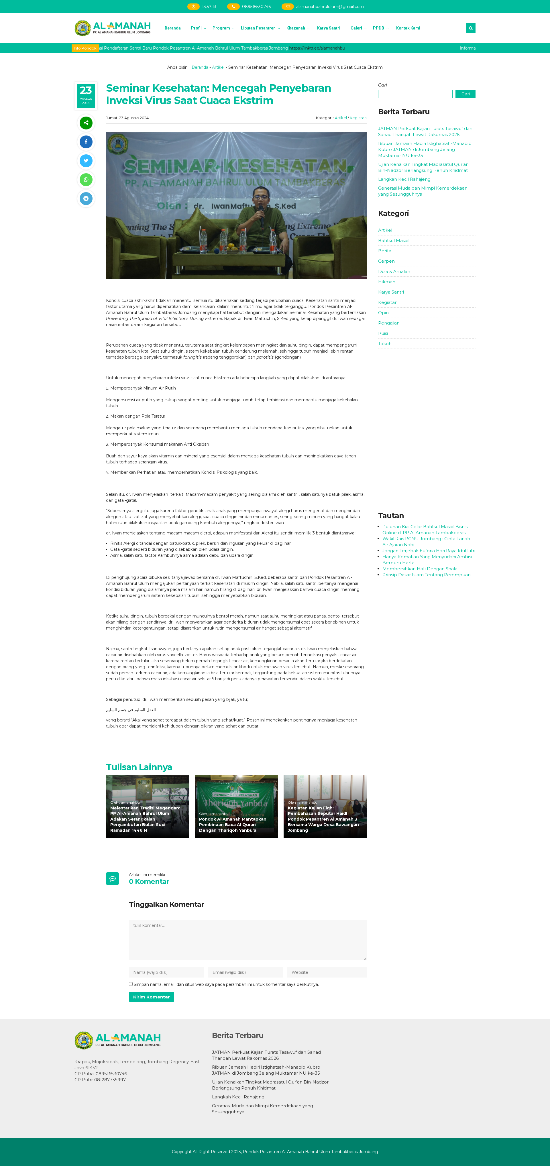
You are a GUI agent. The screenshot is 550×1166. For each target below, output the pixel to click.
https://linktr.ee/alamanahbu (297, 48)
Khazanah (295, 28)
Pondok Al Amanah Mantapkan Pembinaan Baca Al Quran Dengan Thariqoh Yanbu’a (232, 825)
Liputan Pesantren (258, 28)
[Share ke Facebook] (85, 142)
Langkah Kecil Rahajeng (404, 179)
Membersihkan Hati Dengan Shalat (420, 568)
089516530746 (256, 6)
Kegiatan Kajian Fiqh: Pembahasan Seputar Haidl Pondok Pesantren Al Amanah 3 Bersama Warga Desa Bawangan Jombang (323, 819)
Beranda (173, 28)
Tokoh (385, 343)
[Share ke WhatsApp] (85, 179)
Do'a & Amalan (394, 271)
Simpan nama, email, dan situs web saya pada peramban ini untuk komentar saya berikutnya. (226, 984)
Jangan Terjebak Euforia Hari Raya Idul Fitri (428, 550)
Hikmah (386, 281)
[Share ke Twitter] (85, 161)
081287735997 (110, 1079)
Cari (382, 85)
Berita (384, 250)
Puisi (383, 333)
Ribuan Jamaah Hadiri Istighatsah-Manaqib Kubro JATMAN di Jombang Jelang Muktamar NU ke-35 (425, 149)
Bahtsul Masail (393, 240)
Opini (384, 312)
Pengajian (389, 323)
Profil (196, 28)
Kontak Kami (408, 28)
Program (221, 28)
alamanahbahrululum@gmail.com (330, 6)
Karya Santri (328, 28)
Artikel (218, 67)
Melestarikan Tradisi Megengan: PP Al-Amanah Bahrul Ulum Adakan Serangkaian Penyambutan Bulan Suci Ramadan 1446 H (145, 819)
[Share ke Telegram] (85, 198)
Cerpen (386, 261)
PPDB (378, 28)
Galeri (356, 28)
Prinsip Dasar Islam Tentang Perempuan (426, 574)
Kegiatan (358, 117)
